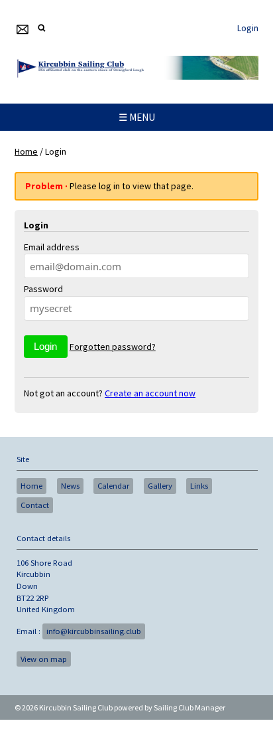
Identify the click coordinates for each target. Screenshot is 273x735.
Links (199, 486)
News (70, 486)
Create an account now (150, 393)
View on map (44, 659)
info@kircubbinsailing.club (93, 631)
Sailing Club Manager (189, 707)
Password (43, 289)
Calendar (113, 486)
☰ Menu (137, 117)
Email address (52, 247)
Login (247, 28)
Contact (35, 505)
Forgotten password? (113, 347)
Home (26, 151)
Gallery (160, 486)
